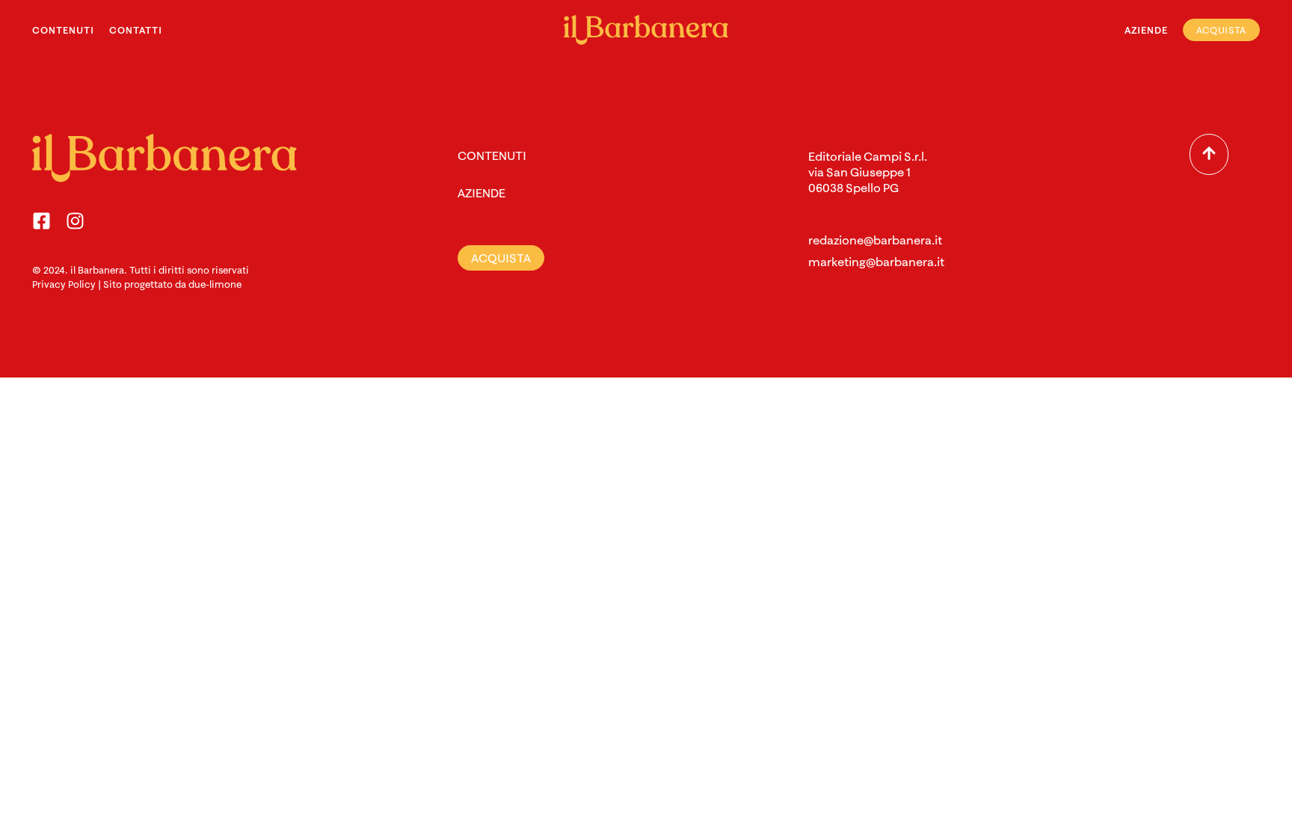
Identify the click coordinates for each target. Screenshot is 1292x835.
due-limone (215, 284)
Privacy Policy (64, 284)
